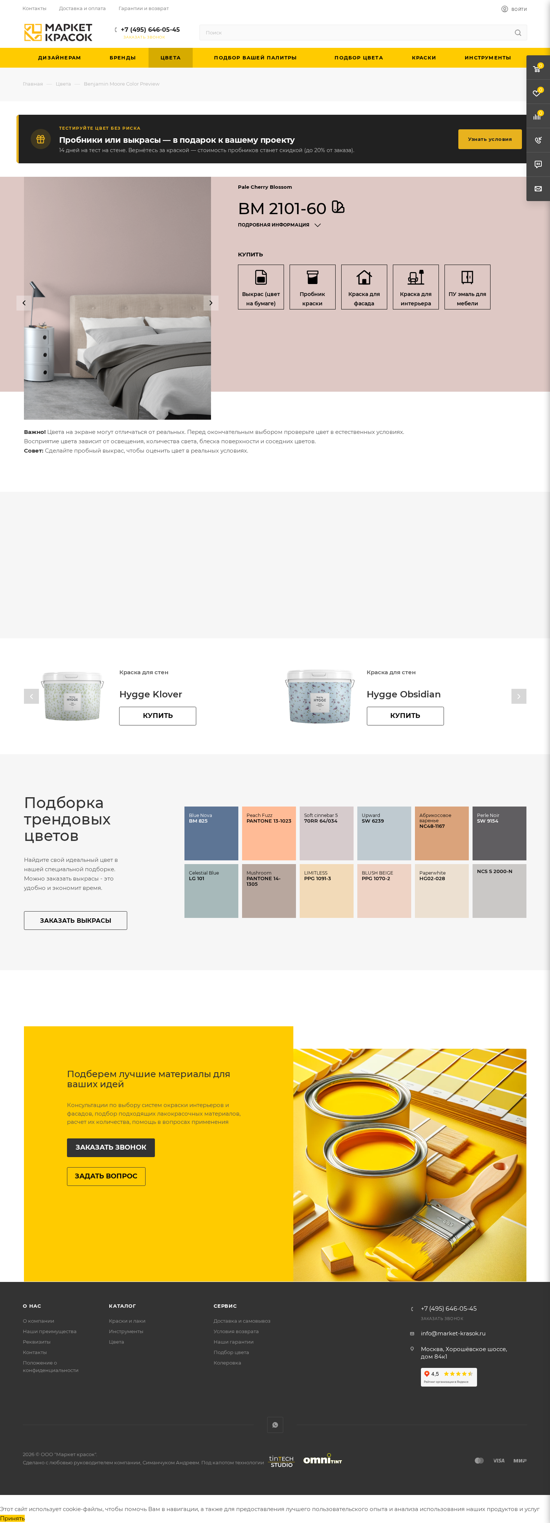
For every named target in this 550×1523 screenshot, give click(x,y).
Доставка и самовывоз (242, 1321)
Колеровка (227, 1363)
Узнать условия (490, 139)
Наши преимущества (50, 1331)
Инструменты (126, 1331)
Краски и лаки (127, 1321)
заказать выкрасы (75, 920)
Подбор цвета (231, 1352)
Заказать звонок (111, 1147)
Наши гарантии (234, 1342)
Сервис (225, 1306)
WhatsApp (275, 1425)
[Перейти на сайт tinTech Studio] (279, 1467)
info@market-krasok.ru (453, 1333)
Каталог (122, 1306)
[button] (23, 303)
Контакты (35, 1352)
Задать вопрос (106, 1176)
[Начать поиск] (518, 32)
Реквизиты (37, 1342)
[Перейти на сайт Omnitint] (320, 1467)
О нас (32, 1306)
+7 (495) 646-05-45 (150, 29)
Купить (158, 716)
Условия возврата (236, 1331)
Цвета (116, 1342)
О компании (38, 1321)
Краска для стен (143, 672)
